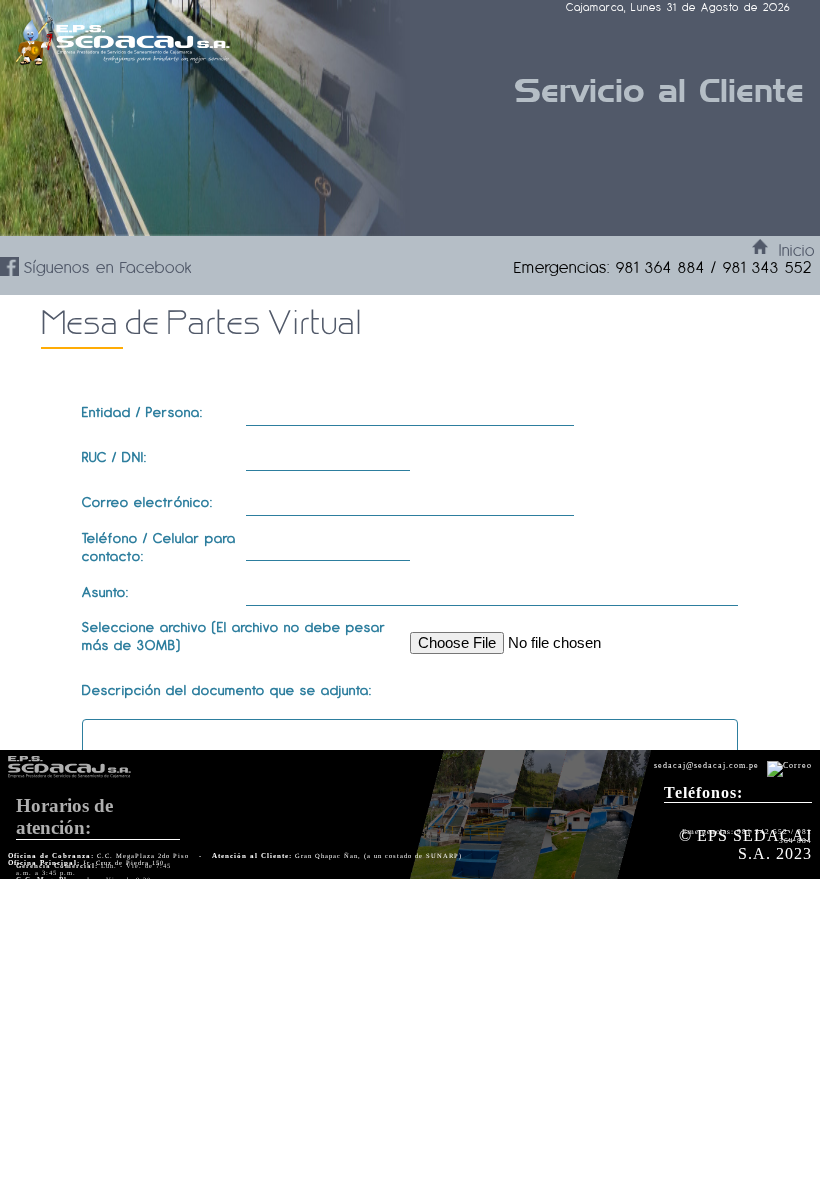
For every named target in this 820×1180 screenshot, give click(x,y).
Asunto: (105, 592)
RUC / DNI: (114, 457)
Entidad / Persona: (142, 412)
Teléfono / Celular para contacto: (159, 547)
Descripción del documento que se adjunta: (227, 690)
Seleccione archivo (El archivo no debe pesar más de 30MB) (234, 636)
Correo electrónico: (147, 502)
